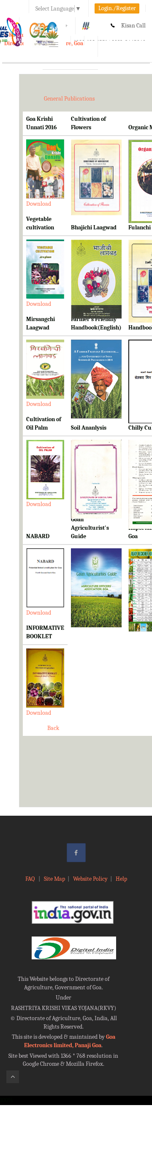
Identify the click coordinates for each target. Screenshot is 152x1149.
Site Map (54, 878)
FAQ (30, 878)
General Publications (69, 98)
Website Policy (90, 878)
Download (38, 203)
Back (53, 728)
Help (121, 878)
